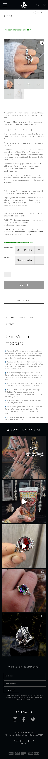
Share (39, 12)
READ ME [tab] (10, 317)
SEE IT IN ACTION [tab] (26, 317)
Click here (10, 695)
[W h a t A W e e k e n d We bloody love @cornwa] (24, 501)
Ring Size (8, 247)
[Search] (44, 4)
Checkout (24, 741)
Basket (32, 741)
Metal (7, 258)
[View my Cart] (37, 4)
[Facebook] (23, 721)
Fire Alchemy (19, 122)
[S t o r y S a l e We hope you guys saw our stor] (24, 590)
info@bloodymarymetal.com (15, 225)
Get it (24, 284)
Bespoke (16, 741)
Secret (9, 122)
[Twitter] (32, 721)
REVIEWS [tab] (10, 324)
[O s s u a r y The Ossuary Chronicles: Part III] (24, 634)
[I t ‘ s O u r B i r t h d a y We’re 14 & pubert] (24, 457)
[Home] (24, 5)
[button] (42, 43)
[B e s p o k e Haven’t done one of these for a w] (24, 546)
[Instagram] (15, 721)
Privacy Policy (24, 743)
